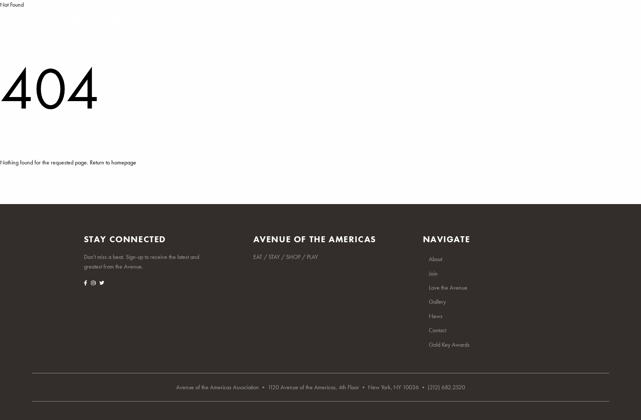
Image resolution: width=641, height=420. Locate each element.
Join (289, 20)
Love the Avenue (340, 20)
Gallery (398, 20)
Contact (476, 20)
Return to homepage (113, 162)
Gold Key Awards (536, 20)
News (436, 20)
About (254, 20)
